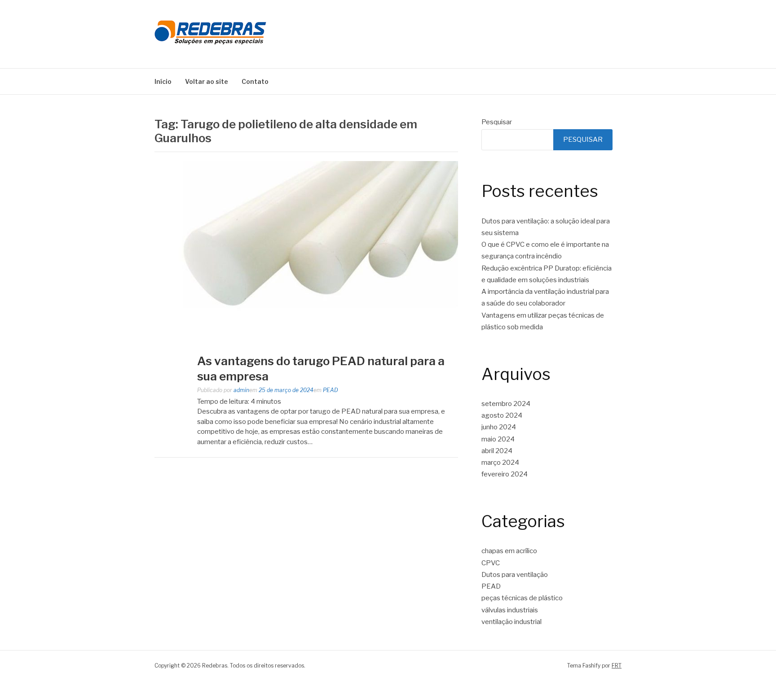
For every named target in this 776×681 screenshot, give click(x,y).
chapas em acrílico (509, 551)
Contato (255, 81)
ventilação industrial (511, 622)
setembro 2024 (505, 404)
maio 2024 (498, 439)
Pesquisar (496, 122)
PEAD (330, 390)
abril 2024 (496, 451)
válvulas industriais (509, 610)
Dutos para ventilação (514, 575)
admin (241, 390)
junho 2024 (498, 427)
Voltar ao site (206, 81)
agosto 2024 (501, 415)
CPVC (490, 563)
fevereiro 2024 (504, 474)
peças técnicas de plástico (522, 598)
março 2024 (500, 462)
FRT (617, 665)
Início (163, 81)
